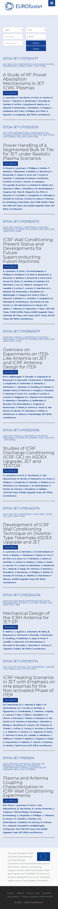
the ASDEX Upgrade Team (36, 205)
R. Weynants (29, 309)
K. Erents (49, 728)
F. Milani (26, 715)
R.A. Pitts (40, 111)
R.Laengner (36, 812)
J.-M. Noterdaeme (34, 271)
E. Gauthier (27, 281)
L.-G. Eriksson (10, 732)
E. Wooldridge (34, 414)
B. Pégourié (29, 192)
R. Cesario (29, 725)
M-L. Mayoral (31, 397)
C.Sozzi (28, 199)
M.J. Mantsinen (10, 704)
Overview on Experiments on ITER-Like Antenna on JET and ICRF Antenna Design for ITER (26, 358)
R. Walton (8, 631)
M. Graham (39, 281)
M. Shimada (46, 195)
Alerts (47, 893)
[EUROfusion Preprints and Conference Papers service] (23, 6)
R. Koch (35, 97)
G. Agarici (19, 631)
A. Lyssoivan (9, 97)
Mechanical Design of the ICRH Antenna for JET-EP (26, 618)
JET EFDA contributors (38, 114)
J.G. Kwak (25, 285)
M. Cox (47, 555)
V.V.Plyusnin (9, 829)
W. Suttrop (17, 199)
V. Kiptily (48, 711)
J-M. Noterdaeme (21, 404)
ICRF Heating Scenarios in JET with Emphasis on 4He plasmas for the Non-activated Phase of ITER (29, 686)
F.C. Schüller (29, 298)
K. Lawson (8, 565)
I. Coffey (16, 728)
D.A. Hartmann (21, 485)
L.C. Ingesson (36, 732)
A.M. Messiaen (46, 397)
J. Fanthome (46, 635)
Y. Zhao (41, 309)
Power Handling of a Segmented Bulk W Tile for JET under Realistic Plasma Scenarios (28, 152)
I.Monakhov (23, 826)
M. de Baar (36, 708)
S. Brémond (43, 171)
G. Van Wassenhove (21, 305)
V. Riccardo (16, 718)
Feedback (14, 896)
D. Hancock (24, 390)
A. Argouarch (41, 376)
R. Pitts (41, 295)
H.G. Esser (15, 281)
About (20, 893)
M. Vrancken (28, 411)
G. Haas (39, 562)
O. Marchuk (40, 288)
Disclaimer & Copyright (38, 896)
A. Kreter (26, 182)
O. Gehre (17, 562)
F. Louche (28, 288)
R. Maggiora (18, 397)
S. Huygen (36, 390)
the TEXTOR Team (12, 205)
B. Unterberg (9, 202)
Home (10, 893)
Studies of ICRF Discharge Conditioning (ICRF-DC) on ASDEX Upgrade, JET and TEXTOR (28, 457)
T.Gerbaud (18, 178)
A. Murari (16, 738)
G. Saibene (24, 742)
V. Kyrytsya (27, 104)
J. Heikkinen (22, 638)
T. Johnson (8, 735)
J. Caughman (9, 383)
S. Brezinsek (29, 101)
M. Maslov (39, 104)
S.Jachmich (42, 178)
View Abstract (10, 93)
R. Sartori (30, 407)
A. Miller (16, 188)
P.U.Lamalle (9, 185)
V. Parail (49, 738)
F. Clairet (19, 175)
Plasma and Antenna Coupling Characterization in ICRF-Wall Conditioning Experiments (28, 786)
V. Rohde (42, 168)
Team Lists (33, 893)
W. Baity (42, 631)
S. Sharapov (39, 718)
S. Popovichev (10, 742)
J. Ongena (45, 108)
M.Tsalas (37, 199)
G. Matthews (47, 565)
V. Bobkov (31, 171)
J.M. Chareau (42, 725)
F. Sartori (35, 742)
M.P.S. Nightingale (12, 376)
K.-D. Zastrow (18, 721)
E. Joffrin (16, 104)
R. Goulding (33, 387)
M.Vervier (47, 808)
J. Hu (16, 285)
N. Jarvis (48, 732)
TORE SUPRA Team (20, 312)
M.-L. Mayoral (9, 569)
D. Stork (40, 407)
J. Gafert (44, 558)
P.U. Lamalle (30, 394)
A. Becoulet (21, 380)
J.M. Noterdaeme (43, 188)
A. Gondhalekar (23, 711)
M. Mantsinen (33, 565)
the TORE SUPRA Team (42, 202)
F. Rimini (20, 407)
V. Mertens (45, 569)
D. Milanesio (9, 400)
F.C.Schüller (19, 195)
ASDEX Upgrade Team (42, 312)
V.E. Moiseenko (19, 291)
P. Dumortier (23, 383)
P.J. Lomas (19, 565)
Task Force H (21, 745)
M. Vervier (38, 305)
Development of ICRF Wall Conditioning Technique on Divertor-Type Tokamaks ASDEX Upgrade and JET (27, 533)
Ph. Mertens (33, 569)
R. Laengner (38, 182)
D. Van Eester (23, 97)
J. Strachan (46, 742)
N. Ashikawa (18, 274)
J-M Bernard (34, 380)
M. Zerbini (8, 745)
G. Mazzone (18, 642)
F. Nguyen (27, 738)
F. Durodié (41, 101)
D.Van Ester (23, 202)
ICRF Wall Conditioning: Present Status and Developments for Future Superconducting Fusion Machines (28, 250)
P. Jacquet (48, 390)
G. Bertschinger (20, 812)
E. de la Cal (30, 175)
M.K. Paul (19, 111)
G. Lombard (32, 185)
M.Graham (30, 178)
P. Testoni (44, 645)
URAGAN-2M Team (12, 315)
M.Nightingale (37, 826)
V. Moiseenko (18, 108)
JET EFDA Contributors (34, 649)
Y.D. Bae (30, 274)
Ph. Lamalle (30, 735)
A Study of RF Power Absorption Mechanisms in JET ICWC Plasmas (25, 81)
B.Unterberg (9, 815)
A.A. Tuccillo (23, 708)
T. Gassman (21, 387)
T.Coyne (41, 175)
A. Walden (41, 489)
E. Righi (37, 704)
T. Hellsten (37, 711)
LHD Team (28, 315)
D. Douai (7, 168)
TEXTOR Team (10, 492)
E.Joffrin (7, 182)
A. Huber (48, 562)
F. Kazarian (8, 394)
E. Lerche (45, 97)
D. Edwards (37, 383)
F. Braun (38, 555)
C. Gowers (23, 732)
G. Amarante (31, 631)
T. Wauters (15, 101)
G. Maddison (43, 735)
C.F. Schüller (19, 819)
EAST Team (41, 315)
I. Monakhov (33, 108)
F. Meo (17, 715)
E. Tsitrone (48, 199)
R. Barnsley (31, 721)
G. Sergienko (19, 114)
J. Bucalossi (17, 725)
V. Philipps (30, 111)
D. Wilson (21, 414)
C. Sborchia (31, 645)
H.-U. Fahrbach (31, 558)
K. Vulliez (40, 411)
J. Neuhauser (21, 572)
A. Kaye (33, 638)
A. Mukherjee (36, 400)
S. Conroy (26, 728)
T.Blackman (19, 171)
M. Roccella (19, 645)
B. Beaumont (42, 274)
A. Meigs (21, 569)
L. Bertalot (43, 721)
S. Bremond (31, 278)
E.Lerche (20, 185)
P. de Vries (38, 728)
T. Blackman (48, 380)
